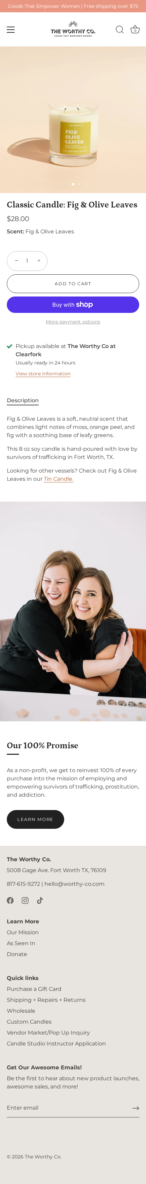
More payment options (73, 322)
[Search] (119, 30)
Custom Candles (29, 1022)
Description (23, 400)
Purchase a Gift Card (34, 989)
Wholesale (21, 1011)
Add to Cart (73, 283)
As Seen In (21, 943)
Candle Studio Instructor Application (56, 1043)
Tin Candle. (58, 479)
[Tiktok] (40, 900)
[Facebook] (10, 900)
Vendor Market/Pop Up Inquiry (48, 1032)
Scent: (15, 231)
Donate (17, 954)
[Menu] (10, 29)
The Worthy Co (42, 1156)
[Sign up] (135, 1108)
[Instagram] (25, 900)
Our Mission (23, 932)
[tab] (26, 400)
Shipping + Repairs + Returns (46, 1000)
